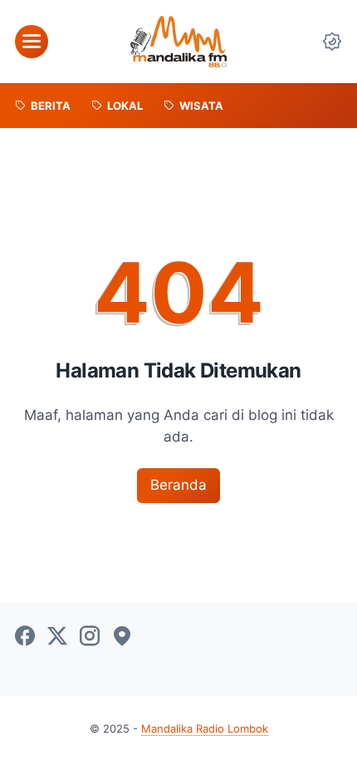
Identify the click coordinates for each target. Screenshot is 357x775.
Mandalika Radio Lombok (204, 729)
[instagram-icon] (90, 637)
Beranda (178, 484)
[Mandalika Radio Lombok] (178, 41)
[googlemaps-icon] (122, 637)
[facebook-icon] (25, 637)
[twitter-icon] (57, 637)
